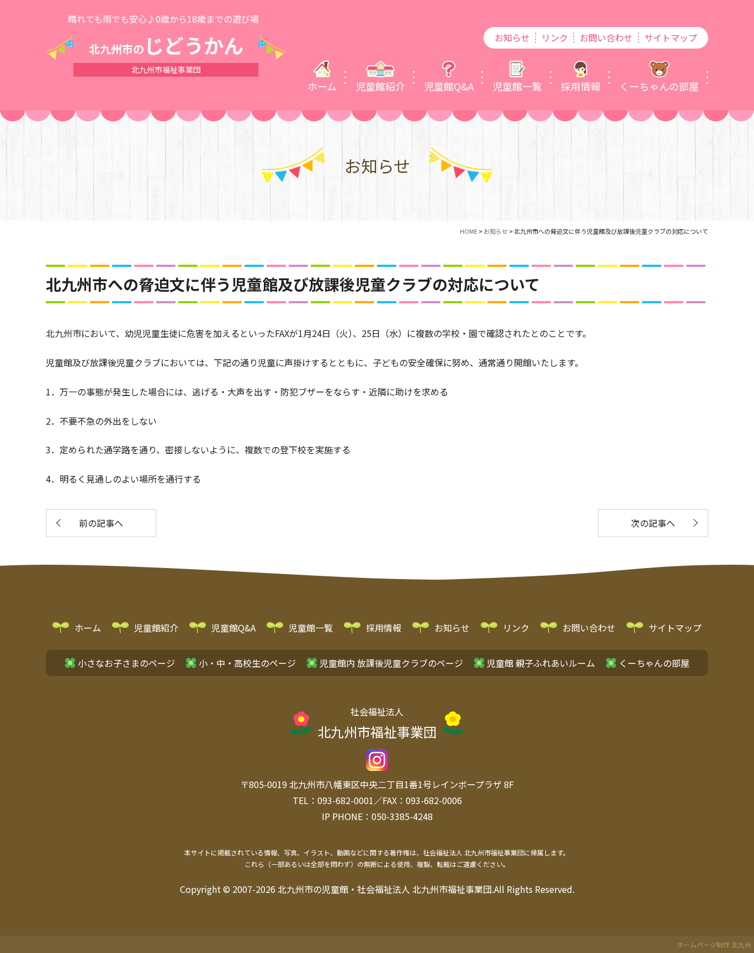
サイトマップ (670, 38)
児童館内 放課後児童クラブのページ (391, 663)
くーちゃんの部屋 (654, 663)
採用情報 (383, 627)
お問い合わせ (606, 38)
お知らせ (512, 38)
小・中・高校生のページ (247, 663)
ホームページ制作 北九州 (714, 944)
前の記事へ (101, 522)
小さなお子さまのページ (126, 663)
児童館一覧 (311, 627)
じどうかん (166, 44)
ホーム (88, 627)
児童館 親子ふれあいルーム (541, 663)
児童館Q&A (233, 627)
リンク (554, 38)
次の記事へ (653, 522)
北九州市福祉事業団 (377, 723)
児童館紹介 (156, 627)
